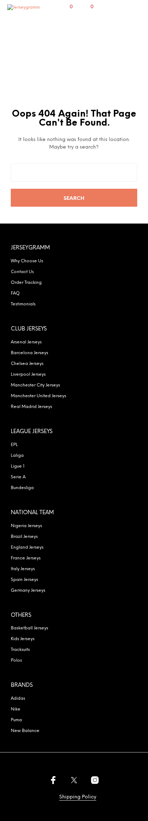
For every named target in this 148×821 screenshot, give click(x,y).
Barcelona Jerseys (29, 353)
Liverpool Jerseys (28, 374)
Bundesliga (22, 487)
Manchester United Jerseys (38, 396)
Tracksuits (20, 649)
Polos (16, 660)
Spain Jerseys (24, 579)
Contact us (22, 271)
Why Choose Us (27, 261)
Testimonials (23, 304)
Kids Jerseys (22, 639)
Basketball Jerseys (29, 628)
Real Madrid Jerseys (31, 406)
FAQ (15, 293)
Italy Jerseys (23, 569)
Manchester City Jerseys (35, 385)
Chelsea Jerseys (27, 363)
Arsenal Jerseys (26, 342)
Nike (15, 709)
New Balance (25, 730)
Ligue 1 (17, 466)
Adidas (18, 698)
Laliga (17, 455)
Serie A (18, 477)
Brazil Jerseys (24, 536)
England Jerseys (27, 547)
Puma (16, 720)
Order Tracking (26, 282)
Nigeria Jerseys (26, 526)
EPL (14, 444)
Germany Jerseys (28, 590)
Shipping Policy (77, 797)
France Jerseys (26, 558)
